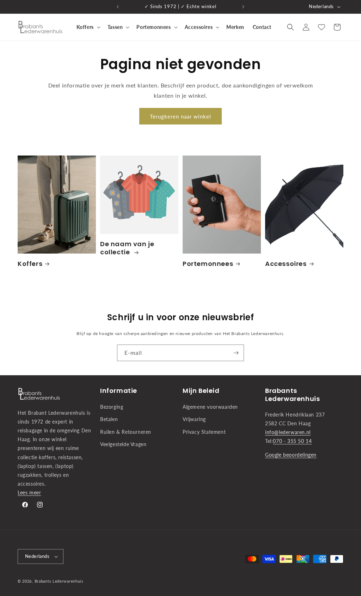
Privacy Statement (204, 432)
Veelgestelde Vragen (123, 444)
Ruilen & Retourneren (125, 432)
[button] (87, 27)
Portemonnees (208, 264)
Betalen (109, 419)
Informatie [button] (118, 391)
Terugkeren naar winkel (180, 116)
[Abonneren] (236, 353)
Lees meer (29, 492)
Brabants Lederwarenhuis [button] (292, 395)
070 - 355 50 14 (292, 441)
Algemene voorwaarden (210, 407)
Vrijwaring (194, 419)
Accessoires (286, 264)
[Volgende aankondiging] (243, 6)
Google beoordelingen (291, 455)
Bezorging (111, 407)
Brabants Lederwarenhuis (59, 581)
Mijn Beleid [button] (201, 391)
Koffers (30, 264)
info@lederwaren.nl (288, 432)
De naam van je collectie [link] (127, 248)
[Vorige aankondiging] (118, 6)
